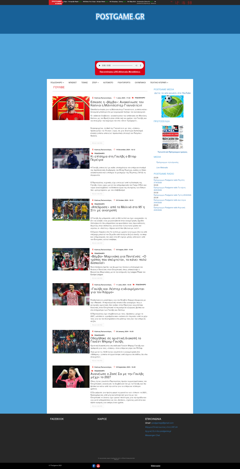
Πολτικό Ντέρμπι (158, 82)
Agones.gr (147, 3)
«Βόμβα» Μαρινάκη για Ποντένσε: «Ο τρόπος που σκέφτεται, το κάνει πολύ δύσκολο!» (118, 259)
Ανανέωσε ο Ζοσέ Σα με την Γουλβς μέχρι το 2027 (117, 375)
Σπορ (94, 82)
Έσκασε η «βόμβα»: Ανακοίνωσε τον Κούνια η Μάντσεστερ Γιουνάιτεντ (117, 103)
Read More (97, 143)
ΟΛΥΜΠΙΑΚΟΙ (140, 82)
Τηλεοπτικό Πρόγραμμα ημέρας (172, 152)
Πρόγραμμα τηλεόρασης (167, 162)
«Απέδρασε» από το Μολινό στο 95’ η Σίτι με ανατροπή (117, 208)
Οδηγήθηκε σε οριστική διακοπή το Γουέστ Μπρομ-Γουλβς (115, 339)
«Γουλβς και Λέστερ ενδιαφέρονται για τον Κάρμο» (117, 290)
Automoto (108, 82)
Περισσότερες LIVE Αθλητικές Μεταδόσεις (120, 71)
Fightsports (124, 82)
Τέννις (84, 82)
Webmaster (155, 465)
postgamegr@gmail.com (163, 422)
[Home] (120, 16)
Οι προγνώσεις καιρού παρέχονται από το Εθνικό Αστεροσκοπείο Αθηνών (116, 459)
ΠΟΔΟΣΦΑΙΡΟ (140, 98)
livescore (153, 3)
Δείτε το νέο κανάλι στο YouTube (172, 92)
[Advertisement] (120, 40)
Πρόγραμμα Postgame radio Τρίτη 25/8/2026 (172, 195)
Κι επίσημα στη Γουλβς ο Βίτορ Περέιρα (113, 158)
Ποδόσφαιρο (57, 82)
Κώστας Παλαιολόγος (103, 98)
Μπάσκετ (73, 82)
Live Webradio (162, 167)
